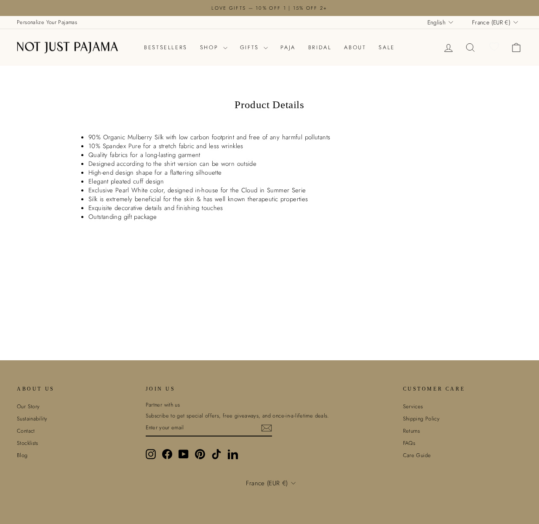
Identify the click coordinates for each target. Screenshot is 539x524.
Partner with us (163, 405)
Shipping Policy (421, 419)
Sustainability (32, 419)
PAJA (287, 47)
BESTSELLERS (165, 47)
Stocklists (27, 443)
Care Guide (417, 455)
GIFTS (251, 47)
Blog (22, 455)
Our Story (28, 406)
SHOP (210, 47)
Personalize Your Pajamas (47, 22)
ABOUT (355, 47)
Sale (387, 47)
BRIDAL (320, 47)
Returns (411, 431)
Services (413, 406)
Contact (26, 431)
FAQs (409, 443)
